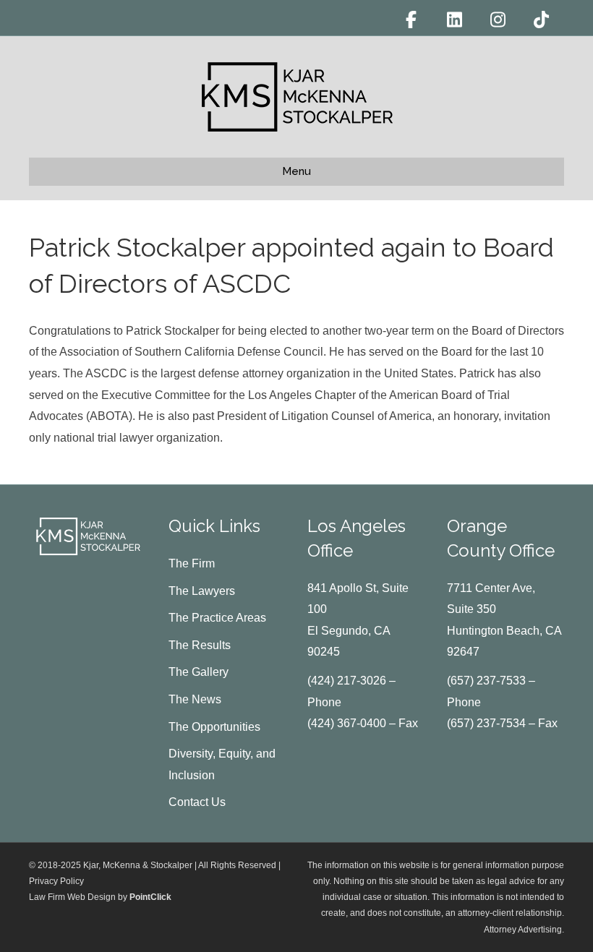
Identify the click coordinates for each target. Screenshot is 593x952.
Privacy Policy (56, 881)
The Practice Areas (217, 618)
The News (194, 699)
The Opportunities (214, 727)
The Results (199, 645)
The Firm (191, 563)
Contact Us (197, 802)
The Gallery (198, 672)
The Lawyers (201, 591)
